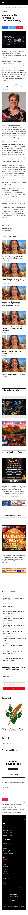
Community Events (7, 851)
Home (3, 7)
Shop (4, 864)
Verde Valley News (7, 830)
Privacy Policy (17, 906)
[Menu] (3, 2)
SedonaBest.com (14, 900)
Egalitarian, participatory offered (13, 374)
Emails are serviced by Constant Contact (13, 812)
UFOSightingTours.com (19, 203)
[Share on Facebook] (5, 27)
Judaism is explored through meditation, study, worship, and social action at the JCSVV (12, 304)
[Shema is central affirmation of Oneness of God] (14, 342)
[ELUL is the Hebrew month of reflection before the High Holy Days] (14, 270)
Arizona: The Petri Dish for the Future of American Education (13, 646)
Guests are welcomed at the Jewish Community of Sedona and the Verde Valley (14, 328)
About (4, 869)
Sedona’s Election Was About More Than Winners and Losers (13, 599)
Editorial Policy (6, 874)
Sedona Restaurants (8, 853)
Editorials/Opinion (7, 832)
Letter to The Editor (8, 835)
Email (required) (6, 787)
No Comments (13, 24)
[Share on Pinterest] (19, 27)
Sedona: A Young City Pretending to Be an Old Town (14, 639)
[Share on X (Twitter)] (12, 27)
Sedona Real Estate (8, 861)
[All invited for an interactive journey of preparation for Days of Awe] (14, 247)
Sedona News (6, 827)
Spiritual (4, 11)
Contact (5, 871)
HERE (14, 561)
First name (4, 793)
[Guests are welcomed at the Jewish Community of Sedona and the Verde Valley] (14, 318)
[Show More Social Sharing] (24, 27)
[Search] (25, 2)
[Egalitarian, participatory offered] (14, 365)
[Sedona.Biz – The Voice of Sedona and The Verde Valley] (14, 2)
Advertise (5, 866)
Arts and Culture (7, 843)
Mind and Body (6, 846)
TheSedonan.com (14, 896)
